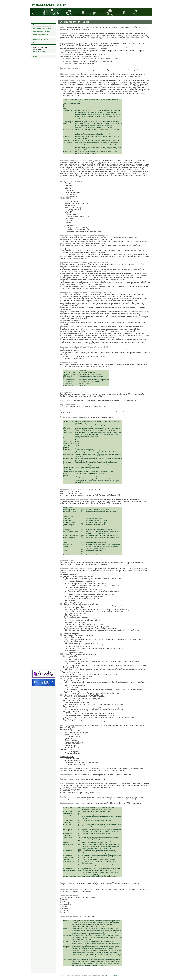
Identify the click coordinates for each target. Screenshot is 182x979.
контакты (144, 5)
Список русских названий (41, 31)
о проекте (134, 5)
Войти (35, 56)
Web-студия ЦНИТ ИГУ (111, 975)
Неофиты (36, 43)
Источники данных (39, 51)
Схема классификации (40, 34)
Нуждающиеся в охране (40, 39)
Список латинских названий (42, 28)
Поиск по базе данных (40, 25)
